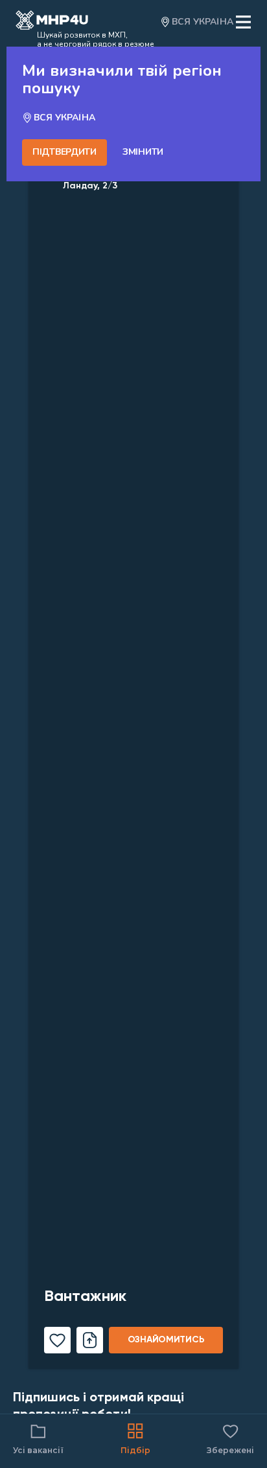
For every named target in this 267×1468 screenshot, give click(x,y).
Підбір (135, 1450)
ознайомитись (166, 1339)
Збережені (230, 1438)
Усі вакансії (38, 1450)
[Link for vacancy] (133, 738)
